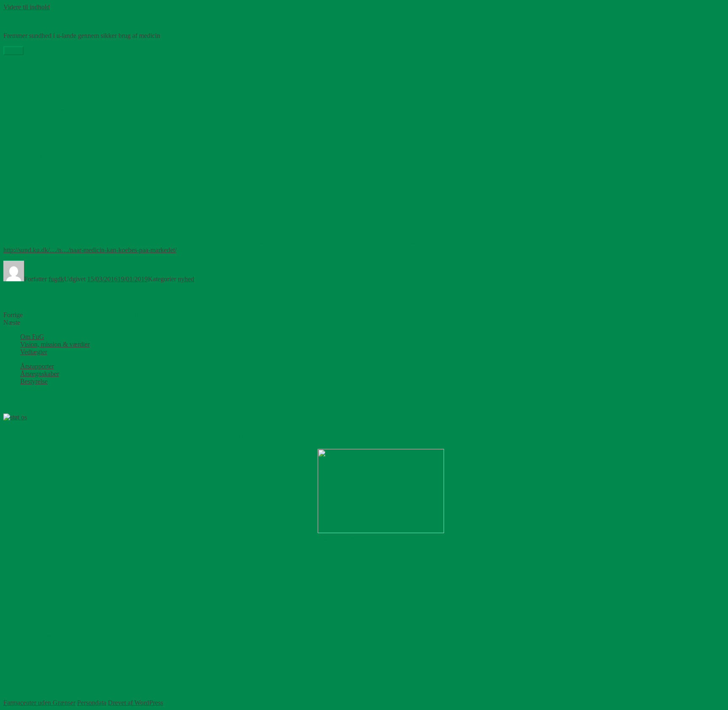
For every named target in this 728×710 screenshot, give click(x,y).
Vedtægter (33, 351)
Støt (25, 65)
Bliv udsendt (54, 133)
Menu (13, 51)
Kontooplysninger (61, 80)
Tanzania (49, 95)
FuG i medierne (41, 179)
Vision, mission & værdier (55, 344)
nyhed (186, 279)
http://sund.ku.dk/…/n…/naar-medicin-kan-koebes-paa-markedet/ (90, 250)
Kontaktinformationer (65, 164)
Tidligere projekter (61, 118)
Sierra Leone (54, 103)
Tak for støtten (56, 73)
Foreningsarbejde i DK (67, 148)
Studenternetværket (62, 111)
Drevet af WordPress (135, 702)
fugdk (56, 279)
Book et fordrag (58, 171)
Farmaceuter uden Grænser (39, 21)
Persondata (91, 702)
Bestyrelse (34, 381)
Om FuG (32, 336)
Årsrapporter (37, 366)
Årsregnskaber (39, 373)
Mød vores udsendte (64, 141)
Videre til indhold (26, 7)
